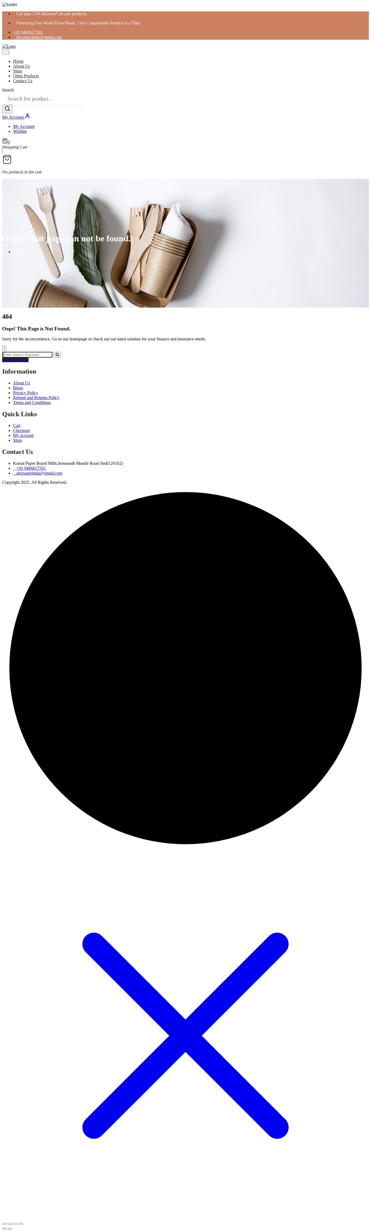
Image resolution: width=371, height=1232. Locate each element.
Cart (16, 425)
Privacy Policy (25, 392)
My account (23, 435)
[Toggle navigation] (5, 52)
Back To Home (15, 360)
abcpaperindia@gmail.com (39, 37)
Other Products (26, 76)
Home (18, 61)
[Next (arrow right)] (10, 1229)
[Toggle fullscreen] (10, 1224)
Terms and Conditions (32, 402)
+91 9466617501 (28, 32)
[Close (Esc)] (20, 1224)
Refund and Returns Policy (36, 397)
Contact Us (22, 80)
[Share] (15, 1224)
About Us (21, 66)
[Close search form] (4, 349)
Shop (17, 71)
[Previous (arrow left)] (4, 1229)
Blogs (18, 388)
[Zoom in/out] (4, 1224)
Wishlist (20, 131)
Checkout (21, 430)
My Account (13, 117)
